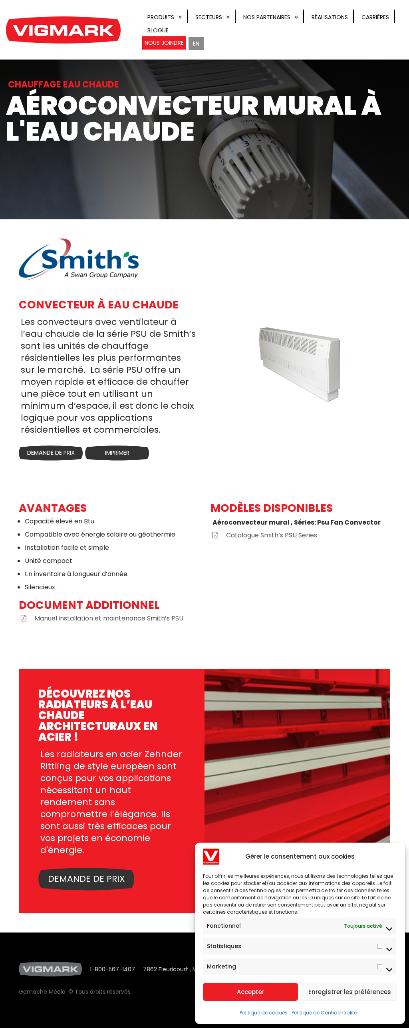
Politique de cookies (264, 1012)
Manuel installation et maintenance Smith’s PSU (108, 618)
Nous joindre (164, 43)
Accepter (250, 992)
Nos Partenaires (266, 17)
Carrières (375, 17)
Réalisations (330, 17)
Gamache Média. (43, 992)
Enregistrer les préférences (349, 992)
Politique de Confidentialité (324, 1012)
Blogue (158, 30)
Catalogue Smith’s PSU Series (271, 535)
